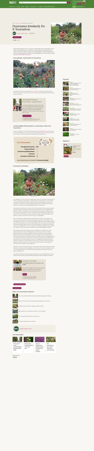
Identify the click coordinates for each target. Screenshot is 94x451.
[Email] (17, 40)
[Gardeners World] (13, 2)
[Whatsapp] (19, 40)
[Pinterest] (15, 40)
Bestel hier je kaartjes (27, 115)
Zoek (68, 2)
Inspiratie (17, 23)
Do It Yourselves (34, 91)
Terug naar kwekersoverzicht (19, 284)
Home (13, 23)
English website (80, 6)
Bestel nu (74, 3)
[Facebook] (13, 40)
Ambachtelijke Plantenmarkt (24, 54)
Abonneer (79, 3)
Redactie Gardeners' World (25, 328)
